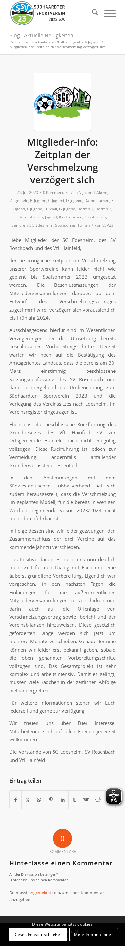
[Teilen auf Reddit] (98, 800)
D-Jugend (74, 200)
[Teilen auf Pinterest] (51, 800)
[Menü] (107, 13)
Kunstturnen (95, 217)
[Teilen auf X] (27, 800)
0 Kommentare (56, 192)
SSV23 (107, 225)
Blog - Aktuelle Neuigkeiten (41, 35)
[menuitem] (92, 13)
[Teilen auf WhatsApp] (39, 800)
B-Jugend (38, 200)
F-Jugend (34, 209)
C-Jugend (56, 200)
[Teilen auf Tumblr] (74, 800)
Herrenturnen (30, 217)
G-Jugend (67, 209)
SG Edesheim (41, 225)
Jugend (51, 217)
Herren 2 (103, 209)
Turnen (83, 225)
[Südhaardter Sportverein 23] (51, 13)
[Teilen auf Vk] (86, 800)
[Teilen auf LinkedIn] (63, 800)
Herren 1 (85, 209)
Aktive (101, 192)
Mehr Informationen (93, 934)
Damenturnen (96, 200)
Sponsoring (65, 225)
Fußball (50, 209)
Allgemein (19, 200)
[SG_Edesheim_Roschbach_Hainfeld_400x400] (62, 102)
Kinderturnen (70, 217)
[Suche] (92, 13)
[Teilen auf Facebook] (15, 800)
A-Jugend (87, 192)
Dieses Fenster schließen (38, 934)
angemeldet (40, 892)
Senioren (20, 225)
